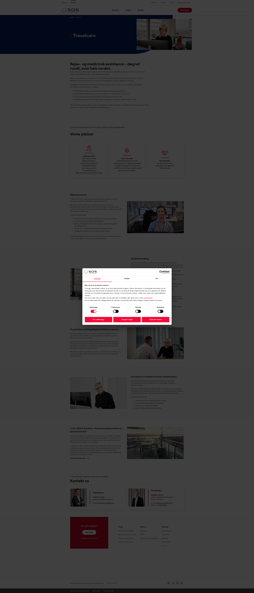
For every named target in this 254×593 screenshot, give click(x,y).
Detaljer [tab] (127, 278)
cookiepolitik (148, 298)
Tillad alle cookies (155, 319)
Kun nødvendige (98, 319)
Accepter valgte (127, 319)
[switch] (116, 311)
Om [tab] (156, 278)
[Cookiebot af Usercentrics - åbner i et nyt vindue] (160, 271)
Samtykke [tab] (97, 279)
